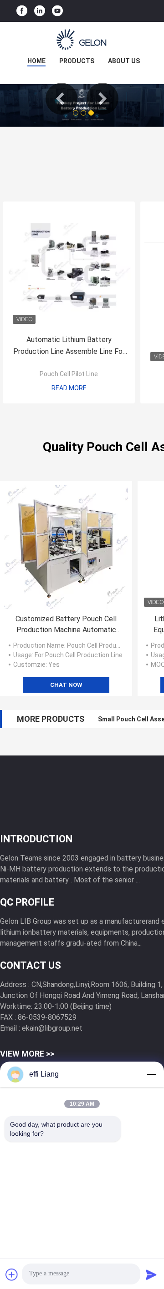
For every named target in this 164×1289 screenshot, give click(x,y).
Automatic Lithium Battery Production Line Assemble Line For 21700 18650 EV (69, 346)
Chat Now (66, 684)
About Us (124, 61)
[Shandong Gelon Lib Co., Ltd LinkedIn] (39, 11)
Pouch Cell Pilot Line (69, 374)
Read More (69, 388)
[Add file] (11, 1274)
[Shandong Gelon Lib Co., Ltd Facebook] (22, 11)
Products (76, 61)
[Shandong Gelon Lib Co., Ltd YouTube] (57, 11)
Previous (61, 99)
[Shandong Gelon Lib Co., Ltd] (82, 40)
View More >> (27, 1053)
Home (36, 61)
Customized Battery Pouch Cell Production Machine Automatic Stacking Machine (66, 624)
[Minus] (151, 1074)
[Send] (151, 1274)
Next (102, 99)
